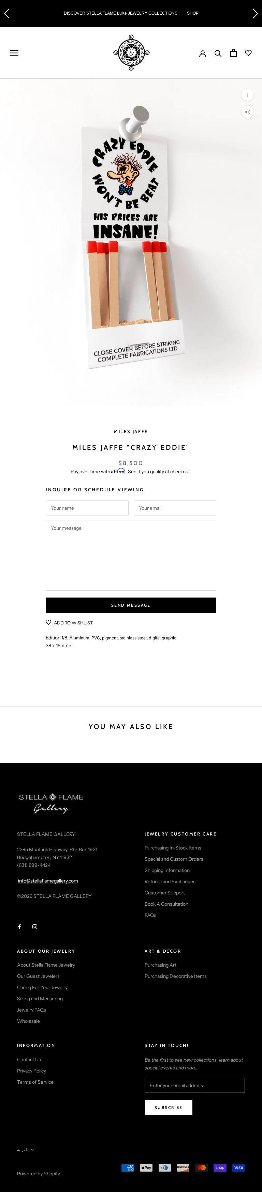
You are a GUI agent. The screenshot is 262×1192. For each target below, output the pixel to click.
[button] (6, 14)
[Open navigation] (14, 53)
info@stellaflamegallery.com (48, 881)
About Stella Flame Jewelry (46, 965)
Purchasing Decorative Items (176, 976)
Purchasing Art (160, 965)
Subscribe (169, 1107)
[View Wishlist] (244, 53)
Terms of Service (35, 1082)
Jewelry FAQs (31, 1010)
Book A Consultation (166, 904)
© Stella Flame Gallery (47, 1164)
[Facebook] (19, 927)
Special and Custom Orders (174, 859)
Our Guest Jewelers (38, 976)
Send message (131, 605)
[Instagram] (34, 927)
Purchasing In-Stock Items (173, 848)
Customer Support (165, 893)
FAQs (150, 915)
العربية (22, 1149)
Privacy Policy (31, 1071)
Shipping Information (167, 870)
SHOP (193, 13)
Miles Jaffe (131, 431)
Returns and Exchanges (170, 881)
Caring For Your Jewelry (42, 987)
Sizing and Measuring (40, 999)
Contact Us (29, 1059)
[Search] (218, 53)
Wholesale (28, 1021)
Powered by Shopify (38, 1174)
